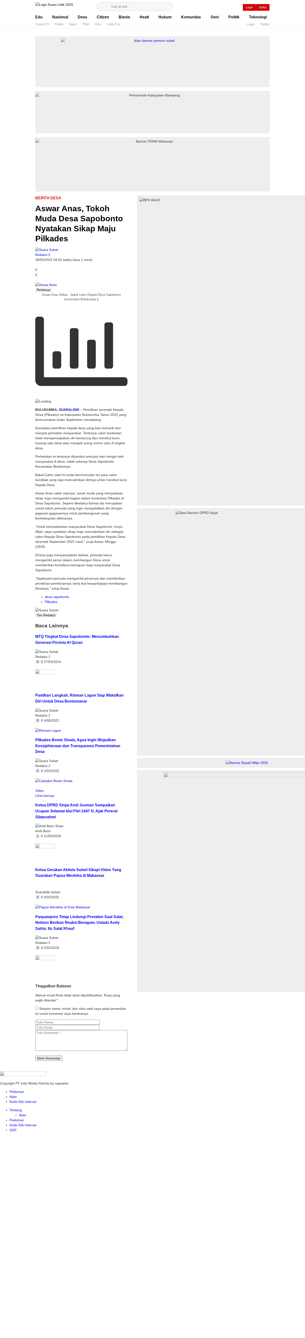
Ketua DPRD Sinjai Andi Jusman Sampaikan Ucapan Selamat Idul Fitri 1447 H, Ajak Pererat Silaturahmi (76, 811)
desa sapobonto (57, 597)
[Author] (46, 250)
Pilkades (51, 602)
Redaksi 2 (42, 255)
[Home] (219, 7)
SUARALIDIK (69, 410)
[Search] (102, 7)
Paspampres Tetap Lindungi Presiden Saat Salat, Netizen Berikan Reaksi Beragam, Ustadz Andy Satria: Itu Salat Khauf (79, 923)
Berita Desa (48, 198)
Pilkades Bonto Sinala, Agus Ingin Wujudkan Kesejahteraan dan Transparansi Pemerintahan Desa (77, 746)
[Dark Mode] (232, 7)
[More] (36, 726)
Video (39, 791)
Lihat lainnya (44, 796)
